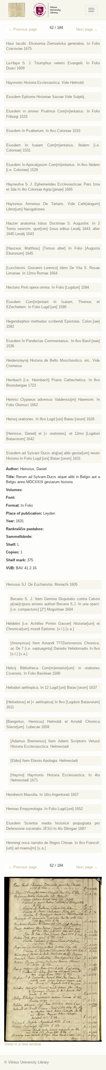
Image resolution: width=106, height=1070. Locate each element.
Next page (87, 29)
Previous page (22, 29)
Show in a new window (22, 1044)
